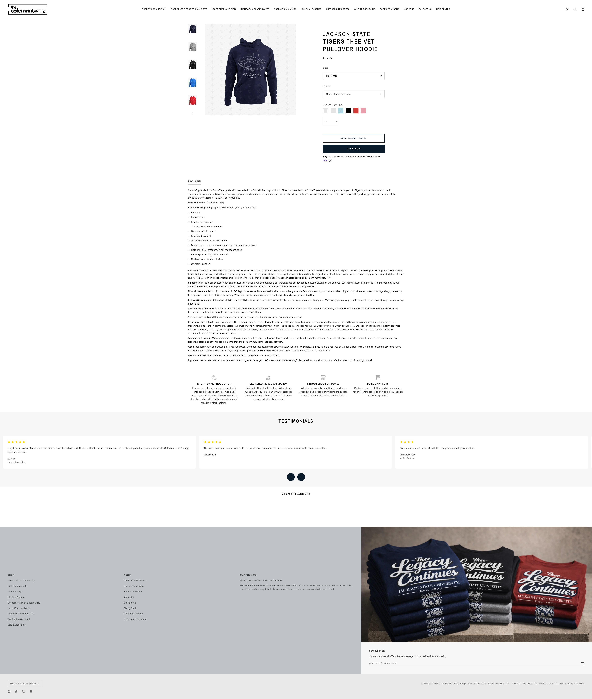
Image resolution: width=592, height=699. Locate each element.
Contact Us (130, 602)
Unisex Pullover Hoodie (338, 93)
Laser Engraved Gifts (19, 608)
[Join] (581, 662)
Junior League (15, 591)
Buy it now (354, 149)
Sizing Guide (130, 608)
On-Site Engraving (134, 585)
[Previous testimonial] (291, 477)
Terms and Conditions (548, 684)
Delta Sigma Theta (17, 585)
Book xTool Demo (133, 591)
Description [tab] (194, 180)
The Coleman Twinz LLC (438, 684)
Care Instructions (133, 613)
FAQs (463, 684)
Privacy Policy (574, 684)
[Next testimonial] (301, 477)
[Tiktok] (16, 691)
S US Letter (332, 75)
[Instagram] (23, 691)
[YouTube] (31, 691)
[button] (154, 9)
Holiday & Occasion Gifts (21, 613)
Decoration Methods (135, 619)
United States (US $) (23, 684)
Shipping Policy (498, 684)
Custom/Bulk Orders (135, 580)
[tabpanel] (296, 275)
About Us (129, 596)
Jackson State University (21, 580)
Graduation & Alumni (19, 619)
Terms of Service (521, 684)
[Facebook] (9, 691)
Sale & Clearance (17, 624)
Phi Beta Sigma (16, 596)
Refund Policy (477, 684)
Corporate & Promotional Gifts (24, 602)
